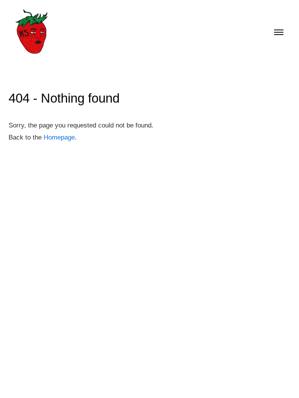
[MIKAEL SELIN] (33, 31)
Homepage (59, 137)
